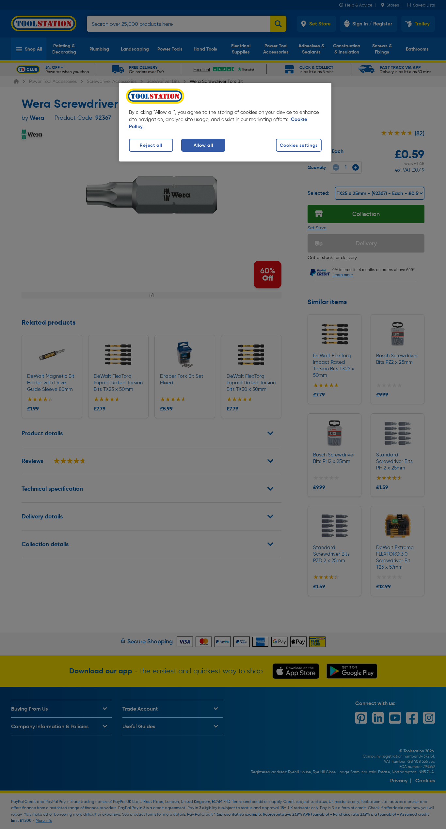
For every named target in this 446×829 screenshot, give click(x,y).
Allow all (203, 145)
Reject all (151, 145)
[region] (225, 122)
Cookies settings (299, 145)
